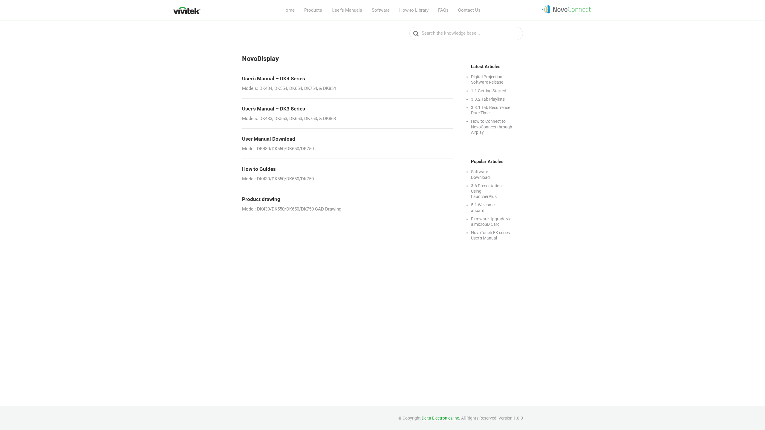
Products (313, 10)
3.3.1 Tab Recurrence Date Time (490, 110)
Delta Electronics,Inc (440, 418)
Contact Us (469, 10)
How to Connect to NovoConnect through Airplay (491, 126)
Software (381, 10)
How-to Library (414, 10)
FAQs (443, 10)
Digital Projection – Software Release (488, 79)
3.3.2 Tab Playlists (488, 99)
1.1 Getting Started (488, 90)
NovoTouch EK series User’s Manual (490, 235)
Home (288, 10)
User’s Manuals (347, 10)
